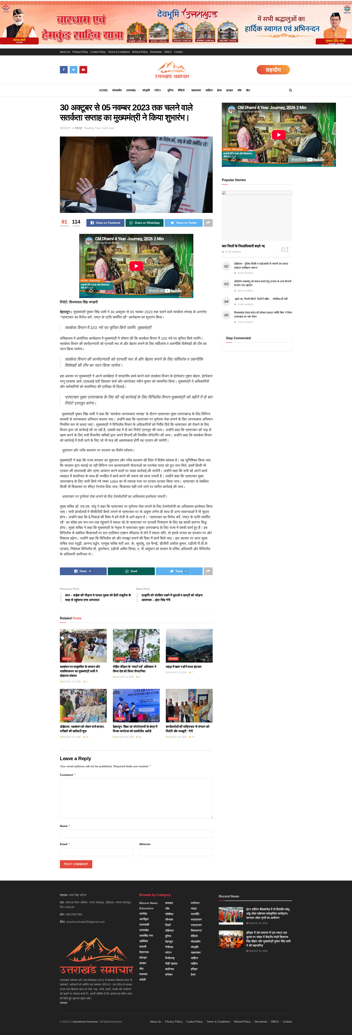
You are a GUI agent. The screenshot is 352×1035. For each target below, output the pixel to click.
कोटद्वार (143, 957)
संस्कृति (146, 90)
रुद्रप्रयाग (196, 919)
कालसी (142, 946)
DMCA (168, 52)
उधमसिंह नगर (146, 935)
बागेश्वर (169, 974)
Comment (68, 775)
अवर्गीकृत (143, 919)
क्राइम (229, 90)
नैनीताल (169, 947)
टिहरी (168, 925)
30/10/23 (65, 128)
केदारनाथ (144, 952)
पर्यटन (157, 90)
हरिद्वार (194, 969)
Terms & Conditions (119, 52)
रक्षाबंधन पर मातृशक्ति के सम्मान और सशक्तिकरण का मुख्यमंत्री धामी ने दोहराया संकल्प (80, 671)
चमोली (142, 979)
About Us (65, 52)
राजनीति (195, 914)
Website (145, 844)
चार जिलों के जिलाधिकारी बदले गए (243, 246)
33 (139, 737)
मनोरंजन (195, 903)
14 (192, 737)
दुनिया (170, 90)
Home (103, 90)
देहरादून (78, 128)
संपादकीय (117, 90)
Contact (178, 52)
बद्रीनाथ (169, 969)
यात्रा (194, 908)
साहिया (194, 963)
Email (65, 844)
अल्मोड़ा (143, 913)
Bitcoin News (148, 903)
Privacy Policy (80, 52)
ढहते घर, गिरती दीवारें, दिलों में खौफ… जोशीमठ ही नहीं (260, 299)
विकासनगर (196, 930)
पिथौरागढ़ (170, 958)
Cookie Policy (98, 52)
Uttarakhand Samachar (85, 1021)
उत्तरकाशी (144, 924)
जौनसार (169, 919)
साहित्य (209, 90)
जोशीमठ (169, 914)
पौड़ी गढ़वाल (171, 963)
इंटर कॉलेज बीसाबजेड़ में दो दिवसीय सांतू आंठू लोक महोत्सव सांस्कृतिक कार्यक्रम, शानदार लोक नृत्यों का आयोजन (267, 913)
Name (65, 826)
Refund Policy (140, 52)
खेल (248, 90)
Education (146, 908)
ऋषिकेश (143, 941)
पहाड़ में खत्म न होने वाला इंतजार (183, 666)
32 (86, 737)
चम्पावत (169, 903)
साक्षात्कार (196, 90)
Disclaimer (156, 52)
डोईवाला (169, 930)
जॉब (239, 90)
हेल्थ (219, 90)
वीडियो (181, 90)
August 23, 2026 (71, 681)
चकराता (143, 974)
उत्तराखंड (131, 90)
